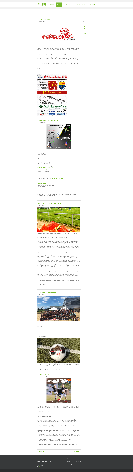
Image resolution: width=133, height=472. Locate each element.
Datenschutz (77, 470)
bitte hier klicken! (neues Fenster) (58, 178)
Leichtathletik (57, 1)
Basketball (45, 1)
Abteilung (64, 4)
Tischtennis (71, 1)
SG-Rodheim (39, 1)
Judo (53, 1)
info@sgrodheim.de (41, 466)
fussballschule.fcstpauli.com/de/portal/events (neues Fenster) (48, 441)
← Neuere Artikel (41, 451)
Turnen (75, 1)
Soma (75, 4)
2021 (70, 7)
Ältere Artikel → (76, 451)
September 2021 (86, 23)
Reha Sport (64, 1)
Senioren (70, 4)
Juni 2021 (85, 28)
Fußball (49, 1)
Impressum (69, 470)
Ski (67, 1)
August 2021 (85, 26)
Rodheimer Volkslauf (87, 1)
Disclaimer (73, 470)
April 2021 (85, 30)
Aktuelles (59, 4)
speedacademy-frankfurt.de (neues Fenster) (45, 167)
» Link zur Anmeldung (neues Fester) (44, 69)
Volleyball (80, 1)
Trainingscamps (92, 4)
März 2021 (85, 33)
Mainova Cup (84, 4)
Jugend (78, 4)
